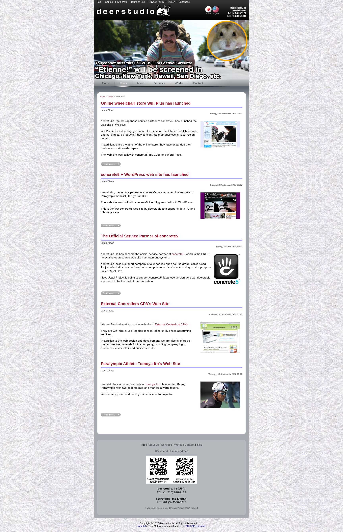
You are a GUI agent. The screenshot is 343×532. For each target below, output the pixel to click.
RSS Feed (161, 451)
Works (178, 444)
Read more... (109, 164)
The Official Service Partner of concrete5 (139, 236)
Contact (189, 444)
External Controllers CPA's (171, 324)
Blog (199, 444)
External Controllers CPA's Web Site (135, 304)
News (110, 96)
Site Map (151, 508)
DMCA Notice (191, 508)
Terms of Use (163, 508)
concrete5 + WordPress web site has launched (145, 174)
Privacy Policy (176, 508)
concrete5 (178, 253)
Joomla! (141, 526)
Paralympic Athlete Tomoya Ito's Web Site (140, 363)
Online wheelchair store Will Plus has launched (146, 103)
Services (166, 444)
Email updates (179, 451)
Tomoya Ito (152, 384)
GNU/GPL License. (195, 526)
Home (102, 96)
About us (153, 444)
